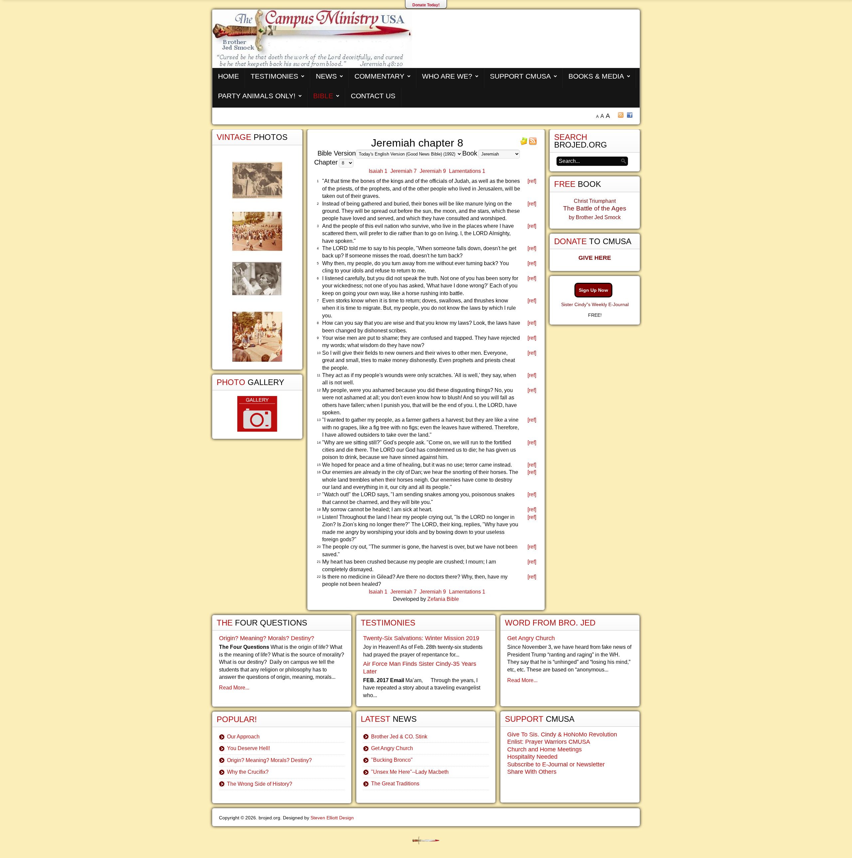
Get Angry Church (392, 748)
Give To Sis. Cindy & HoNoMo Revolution (562, 734)
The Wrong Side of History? (259, 784)
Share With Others (531, 771)
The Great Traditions (395, 783)
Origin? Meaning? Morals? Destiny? (266, 638)
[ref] (532, 181)
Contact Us (373, 96)
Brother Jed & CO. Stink (399, 736)
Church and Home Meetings (544, 749)
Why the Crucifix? (248, 772)
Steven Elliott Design (332, 817)
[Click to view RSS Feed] (533, 143)
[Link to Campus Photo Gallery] (257, 414)
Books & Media (596, 76)
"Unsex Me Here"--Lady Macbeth (410, 772)
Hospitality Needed (532, 756)
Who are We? (447, 76)
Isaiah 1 (378, 171)
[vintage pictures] (257, 262)
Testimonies (274, 76)
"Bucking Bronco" (392, 760)
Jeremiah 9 (433, 171)
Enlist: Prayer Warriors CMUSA (548, 741)
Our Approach (243, 736)
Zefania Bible (443, 599)
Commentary (379, 76)
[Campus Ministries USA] (426, 840)
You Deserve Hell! (248, 748)
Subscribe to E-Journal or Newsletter (556, 764)
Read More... (234, 687)
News (326, 76)
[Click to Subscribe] (524, 143)
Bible (323, 96)
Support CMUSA (520, 76)
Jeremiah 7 (403, 171)
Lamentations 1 (467, 171)
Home (228, 76)
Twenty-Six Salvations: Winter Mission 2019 (421, 638)
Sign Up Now (593, 290)
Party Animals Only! (257, 96)
